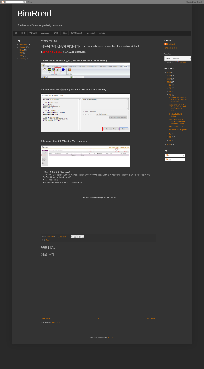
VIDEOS (33, 33)
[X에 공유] (77, 236)
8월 (170, 85)
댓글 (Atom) (56, 322)
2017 (169, 79)
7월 (170, 88)
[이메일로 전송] (72, 236)
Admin (102, 33)
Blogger (110, 337)
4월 (170, 134)
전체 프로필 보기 (170, 48)
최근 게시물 (46, 318)
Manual (22, 47)
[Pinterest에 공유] (83, 236)
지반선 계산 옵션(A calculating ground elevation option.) (177, 121)
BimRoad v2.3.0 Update (178, 130)
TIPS (23, 33)
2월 (170, 140)
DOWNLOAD (76, 33)
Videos (22, 59)
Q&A (64, 33)
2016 (169, 82)
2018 (169, 76)
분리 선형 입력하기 (176, 127)
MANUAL (45, 33)
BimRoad (171, 44)
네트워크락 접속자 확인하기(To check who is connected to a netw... (178, 108)
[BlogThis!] (75, 236)
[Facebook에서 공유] (80, 236)
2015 (169, 144)
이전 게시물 (151, 318)
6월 (170, 92)
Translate (183, 62)
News (21, 50)
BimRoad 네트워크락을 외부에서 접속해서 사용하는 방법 (178, 100)
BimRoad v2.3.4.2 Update (175, 115)
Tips (47, 240)
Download (23, 44)
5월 (170, 95)
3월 (170, 137)
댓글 (169, 160)
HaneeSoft (90, 33)
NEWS (55, 33)
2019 (169, 72)
